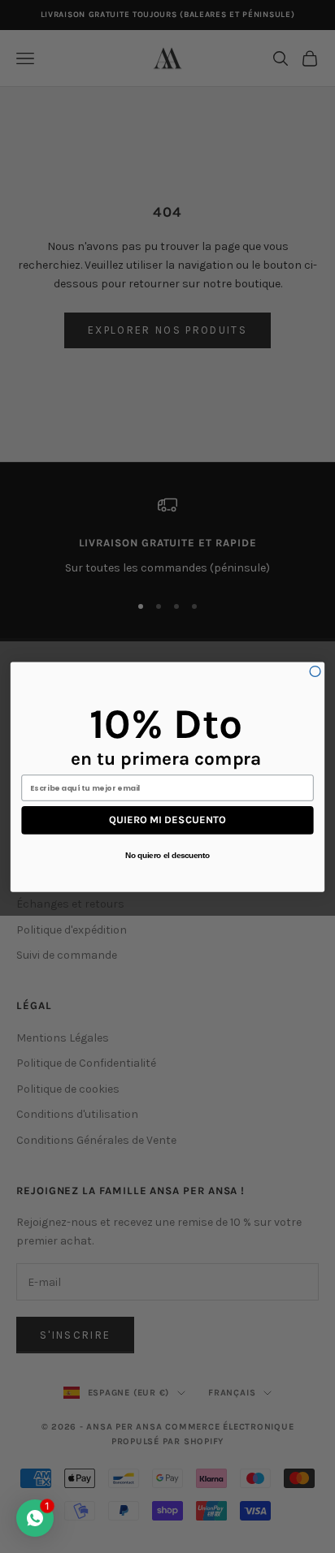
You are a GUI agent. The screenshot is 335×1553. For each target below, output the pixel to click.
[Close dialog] (315, 671)
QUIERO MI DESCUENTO (167, 819)
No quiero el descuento (167, 854)
